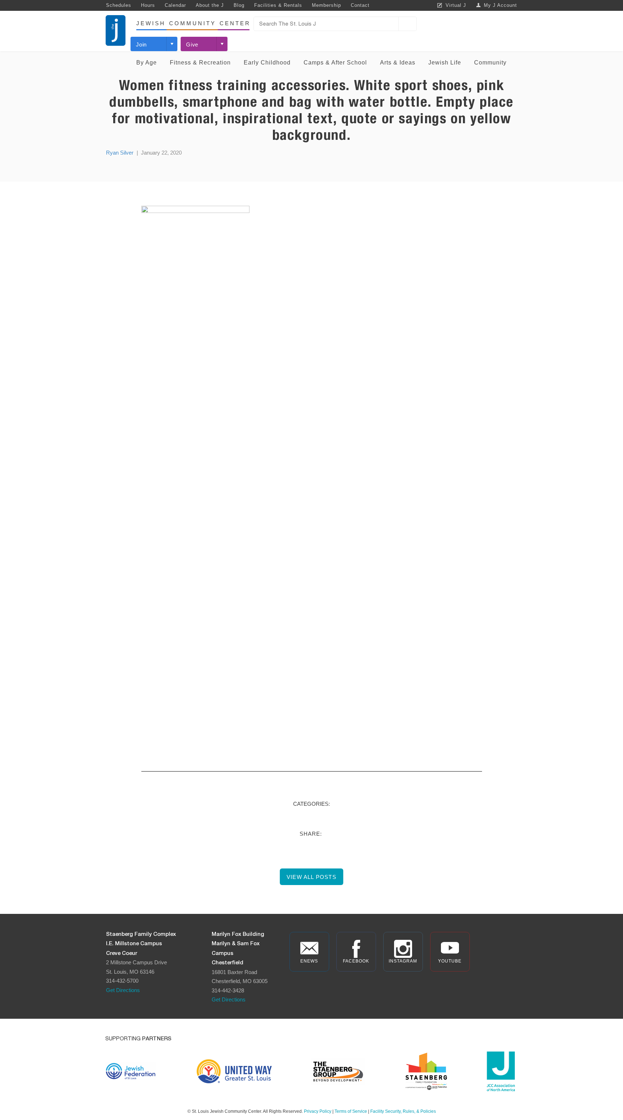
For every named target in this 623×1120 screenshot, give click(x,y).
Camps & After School (335, 62)
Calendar (175, 5)
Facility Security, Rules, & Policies (403, 1111)
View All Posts (311, 877)
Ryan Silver (119, 153)
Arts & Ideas (397, 62)
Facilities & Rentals (278, 5)
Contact (360, 5)
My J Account (500, 5)
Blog (239, 5)
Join (141, 44)
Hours (148, 5)
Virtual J (456, 5)
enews (309, 961)
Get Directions (123, 990)
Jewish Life (444, 62)
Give (192, 44)
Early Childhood (267, 62)
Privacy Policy (317, 1111)
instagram (403, 961)
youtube (449, 961)
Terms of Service (351, 1111)
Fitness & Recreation (200, 62)
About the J (210, 5)
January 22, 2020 (161, 153)
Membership (326, 5)
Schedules (118, 5)
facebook (356, 961)
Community (490, 62)
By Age (146, 62)
